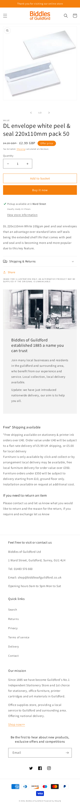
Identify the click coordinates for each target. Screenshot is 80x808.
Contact (13, 656)
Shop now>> (16, 724)
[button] (5, 15)
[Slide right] (49, 112)
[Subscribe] (67, 753)
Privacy (12, 628)
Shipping (21, 149)
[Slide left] (30, 112)
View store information (22, 215)
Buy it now (40, 190)
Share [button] (11, 272)
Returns (13, 619)
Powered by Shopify (52, 801)
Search (12, 609)
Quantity (8, 155)
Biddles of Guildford (34, 801)
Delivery (13, 646)
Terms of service (19, 637)
